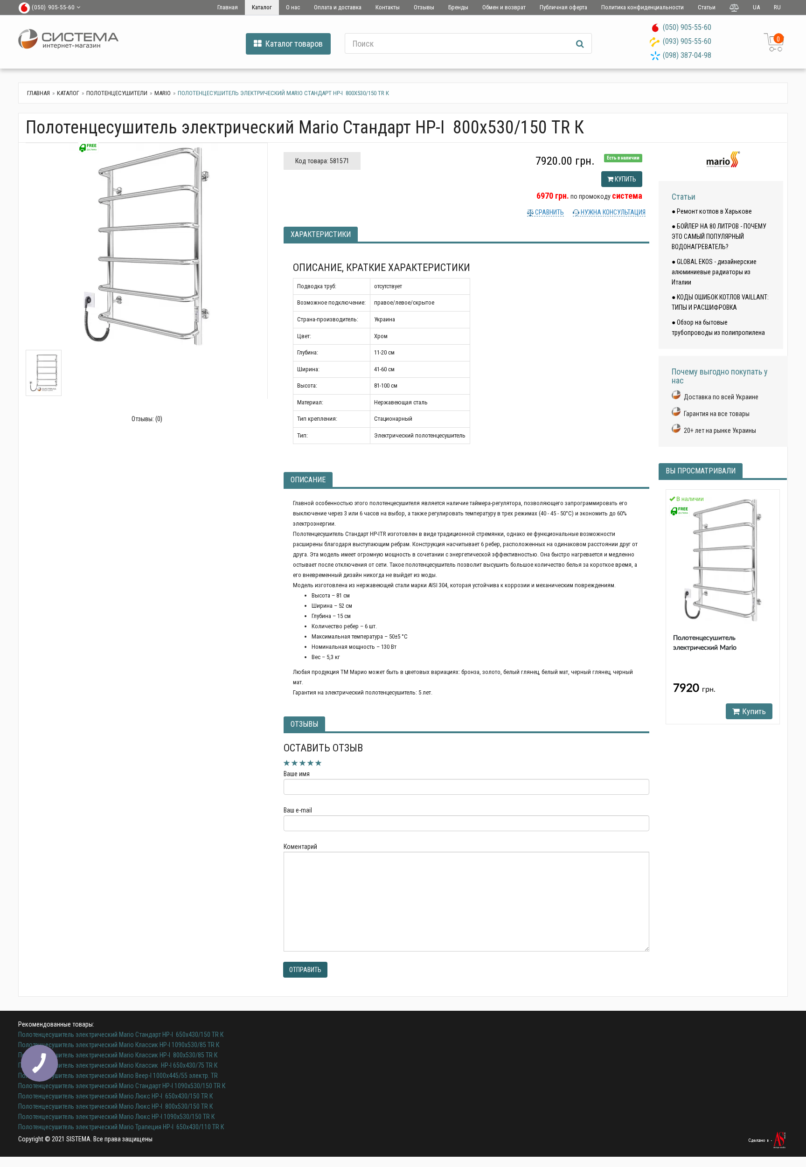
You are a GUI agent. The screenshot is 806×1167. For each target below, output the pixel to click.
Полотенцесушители (116, 93)
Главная (227, 7)
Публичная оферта (563, 7)
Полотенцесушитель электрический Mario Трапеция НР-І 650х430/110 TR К (121, 1127)
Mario (162, 93)
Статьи (707, 7)
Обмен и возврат (504, 7)
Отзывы (424, 7)
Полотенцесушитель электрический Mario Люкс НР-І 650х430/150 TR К (115, 1096)
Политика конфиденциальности (642, 7)
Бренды (458, 7)
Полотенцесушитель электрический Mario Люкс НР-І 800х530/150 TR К (115, 1106)
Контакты (387, 7)
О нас (293, 7)
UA (756, 7)
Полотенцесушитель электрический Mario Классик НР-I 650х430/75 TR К (117, 1065)
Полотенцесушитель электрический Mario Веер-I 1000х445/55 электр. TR (118, 1075)
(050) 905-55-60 (687, 27)
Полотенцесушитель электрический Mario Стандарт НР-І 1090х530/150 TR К (121, 1086)
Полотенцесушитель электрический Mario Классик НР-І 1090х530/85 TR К (118, 1045)
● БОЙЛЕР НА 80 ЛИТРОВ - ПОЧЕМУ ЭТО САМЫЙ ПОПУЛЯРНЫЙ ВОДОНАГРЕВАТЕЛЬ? (719, 236)
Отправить (305, 969)
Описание (308, 479)
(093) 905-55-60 (687, 41)
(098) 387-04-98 (687, 55)
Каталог (262, 7)
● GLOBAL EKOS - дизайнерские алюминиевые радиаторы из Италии (714, 272)
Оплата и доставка (337, 7)
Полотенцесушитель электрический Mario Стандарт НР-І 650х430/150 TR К (120, 1034)
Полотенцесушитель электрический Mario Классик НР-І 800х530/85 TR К (117, 1055)
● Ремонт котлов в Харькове (712, 211)
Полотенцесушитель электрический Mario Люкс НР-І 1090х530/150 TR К (116, 1116)
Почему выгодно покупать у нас (720, 376)
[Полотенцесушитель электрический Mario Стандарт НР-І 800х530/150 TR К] (146, 246)
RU (777, 7)
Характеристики (321, 234)
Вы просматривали (701, 470)
